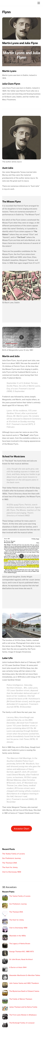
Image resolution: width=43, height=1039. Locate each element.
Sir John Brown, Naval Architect (21, 959)
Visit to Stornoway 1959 (11, 872)
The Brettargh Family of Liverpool (21, 1023)
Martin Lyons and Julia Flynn (20, 43)
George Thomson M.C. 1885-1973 (21, 951)
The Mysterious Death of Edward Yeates (24, 991)
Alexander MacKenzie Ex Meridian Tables (24, 975)
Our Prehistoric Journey (11, 858)
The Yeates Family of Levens (13, 854)
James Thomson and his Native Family (23, 1007)
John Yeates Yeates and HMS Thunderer (24, 983)
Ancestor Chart (21, 828)
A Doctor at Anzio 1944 (17, 967)
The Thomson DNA (9, 863)
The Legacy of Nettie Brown (19, 943)
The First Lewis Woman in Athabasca (22, 1015)
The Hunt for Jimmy (10, 867)
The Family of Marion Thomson (20, 999)
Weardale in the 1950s (17, 936)
